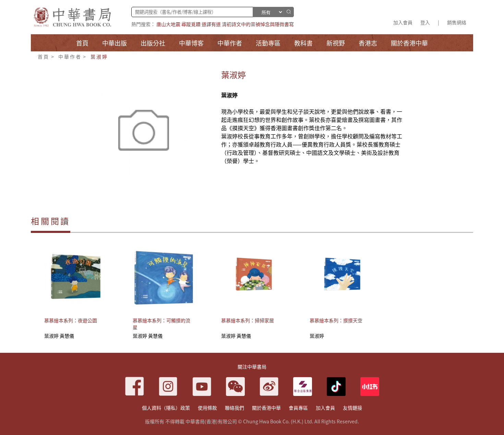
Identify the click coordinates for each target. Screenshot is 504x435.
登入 (425, 22)
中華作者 (69, 56)
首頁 (43, 56)
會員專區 (298, 407)
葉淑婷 (99, 56)
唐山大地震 (168, 24)
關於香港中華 (266, 407)
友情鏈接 (352, 407)
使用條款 (207, 407)
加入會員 (402, 22)
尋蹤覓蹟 (191, 24)
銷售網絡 (456, 22)
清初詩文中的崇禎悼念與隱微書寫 (258, 24)
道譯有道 (211, 24)
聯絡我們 (234, 407)
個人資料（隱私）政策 (166, 407)
